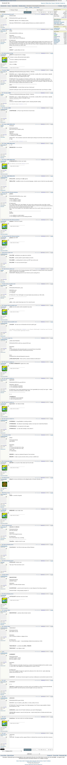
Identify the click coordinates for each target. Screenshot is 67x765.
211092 (52, 70)
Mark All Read (10, 755)
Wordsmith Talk (3, 5)
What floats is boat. (6, 492)
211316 (52, 680)
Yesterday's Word (28, 760)
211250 (52, 461)
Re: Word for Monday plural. (7, 544)
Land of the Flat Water (4, 67)
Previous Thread (14, 9)
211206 (52, 305)
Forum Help (55, 755)
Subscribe (34, 760)
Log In (65, 5)
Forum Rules (3, 755)
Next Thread (39, 9)
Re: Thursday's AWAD (6, 92)
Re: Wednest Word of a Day (7, 53)
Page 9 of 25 (27, 12)
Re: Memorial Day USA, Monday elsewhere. (10, 219)
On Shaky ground (5, 477)
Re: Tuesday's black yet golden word (9, 305)
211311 (52, 651)
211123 (52, 124)
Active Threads (36, 7)
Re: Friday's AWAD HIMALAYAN (8, 124)
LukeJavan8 (38, 70)
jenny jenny (38, 53)
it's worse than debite (6, 434)
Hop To (3, 751)
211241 (52, 418)
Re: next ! (4, 680)
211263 (52, 492)
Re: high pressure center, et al (8, 268)
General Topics (15, 5)
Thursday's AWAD (5, 70)
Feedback (49, 760)
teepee (39, 29)
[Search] (64, 7)
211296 (52, 610)
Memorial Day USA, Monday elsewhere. (10, 192)
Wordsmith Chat (37, 762)
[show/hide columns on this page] (66, 7)
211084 (52, 53)
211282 (52, 525)
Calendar (30, 7)
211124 (52, 143)
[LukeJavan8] (4, 62)
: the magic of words (8, 0)
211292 (52, 560)
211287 (52, 544)
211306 (52, 626)
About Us (43, 3)
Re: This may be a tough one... (8, 378)
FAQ (38, 760)
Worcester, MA (3, 190)
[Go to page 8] (32, 12)
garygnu (38, 574)
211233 (52, 378)
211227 (52, 338)
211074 (52, 14)
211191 (52, 219)
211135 (52, 159)
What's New (48, 3)
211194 (52, 252)
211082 (52, 29)
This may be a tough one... (7, 338)
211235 (52, 402)
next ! (3, 651)
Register (60, 5)
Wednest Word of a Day (6, 29)
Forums (9, 5)
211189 (52, 192)
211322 (52, 733)
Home (17, 760)
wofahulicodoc (38, 14)
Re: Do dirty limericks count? (8, 14)
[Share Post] (49, 14)
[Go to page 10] (52, 12)
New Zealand (3, 27)
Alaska (2, 490)
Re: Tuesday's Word (6, 610)
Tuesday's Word (5, 574)
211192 (52, 236)
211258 (52, 477)
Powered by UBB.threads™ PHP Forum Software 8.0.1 (33, 764)
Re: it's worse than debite (7, 461)
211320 (52, 696)
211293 (52, 574)
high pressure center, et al (7, 252)
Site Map (57, 3)
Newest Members (57, 19)
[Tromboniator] (4, 486)
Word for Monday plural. (7, 525)
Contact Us (62, 3)
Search (53, 3)
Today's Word (21, 760)
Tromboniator (38, 492)
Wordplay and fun (22, 5)
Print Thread (2, 11)
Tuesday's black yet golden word (8, 283)
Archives (41, 760)
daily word (4, 509)
